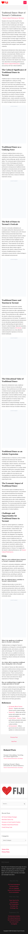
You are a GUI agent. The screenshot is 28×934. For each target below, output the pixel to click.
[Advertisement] (14, 126)
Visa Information (14, 902)
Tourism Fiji (12, 712)
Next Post (13, 741)
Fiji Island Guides (14, 886)
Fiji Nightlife (14, 924)
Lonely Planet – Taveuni (15, 718)
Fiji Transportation (14, 904)
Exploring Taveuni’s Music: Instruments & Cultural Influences (14, 764)
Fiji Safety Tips (14, 906)
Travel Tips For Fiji (14, 900)
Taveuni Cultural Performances (10, 18)
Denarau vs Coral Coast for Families (11, 822)
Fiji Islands (18, 328)
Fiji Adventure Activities (14, 916)
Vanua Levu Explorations (14, 890)
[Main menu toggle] (25, 2)
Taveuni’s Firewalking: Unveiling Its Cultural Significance (13, 755)
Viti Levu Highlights (14, 888)
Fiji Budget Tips (14, 908)
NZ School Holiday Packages (9, 817)
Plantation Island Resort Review (10, 824)
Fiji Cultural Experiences (14, 918)
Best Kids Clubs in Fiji (7, 819)
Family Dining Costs (7, 827)
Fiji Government (13, 726)
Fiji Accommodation (14, 892)
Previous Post (14, 737)
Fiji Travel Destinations (14, 884)
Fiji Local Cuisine (14, 922)
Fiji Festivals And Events (14, 920)
